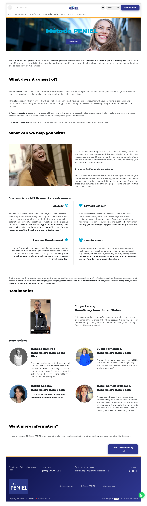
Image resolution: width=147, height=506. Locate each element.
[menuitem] (11, 14)
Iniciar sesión (113, 7)
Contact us (73, 41)
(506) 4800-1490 (51, 470)
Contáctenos (130, 7)
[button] (10, 7)
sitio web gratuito (132, 499)
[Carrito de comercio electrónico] (102, 7)
